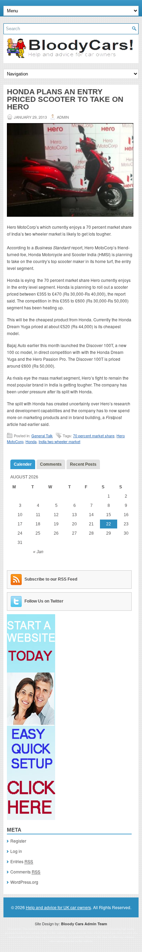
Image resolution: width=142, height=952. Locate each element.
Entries (21, 861)
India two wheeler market (59, 441)
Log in (16, 851)
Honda (31, 441)
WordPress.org (24, 882)
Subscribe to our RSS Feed (50, 579)
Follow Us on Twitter (43, 601)
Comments (51, 464)
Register (18, 841)
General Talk (42, 435)
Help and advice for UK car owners (58, 907)
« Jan (38, 551)
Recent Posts (83, 464)
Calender (23, 464)
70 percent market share (93, 435)
